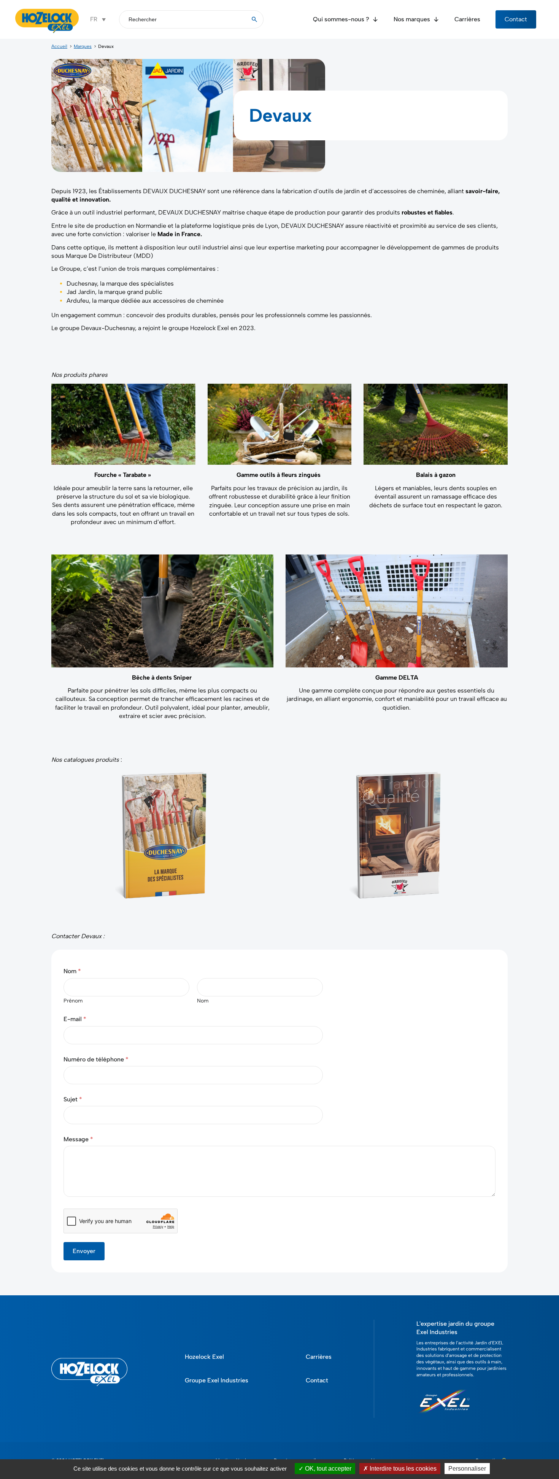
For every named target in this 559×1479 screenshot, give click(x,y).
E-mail (75, 1019)
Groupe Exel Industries (216, 1380)
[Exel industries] (444, 1416)
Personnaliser (467, 1468)
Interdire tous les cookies (402, 1468)
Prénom (73, 1001)
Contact (516, 19)
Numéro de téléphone (96, 1059)
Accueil (59, 46)
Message (78, 1139)
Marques (83, 46)
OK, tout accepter (327, 1468)
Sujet (73, 1099)
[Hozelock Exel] (47, 32)
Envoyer (84, 1251)
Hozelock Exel (204, 1356)
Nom (203, 1001)
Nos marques (412, 19)
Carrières (467, 19)
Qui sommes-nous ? (341, 19)
